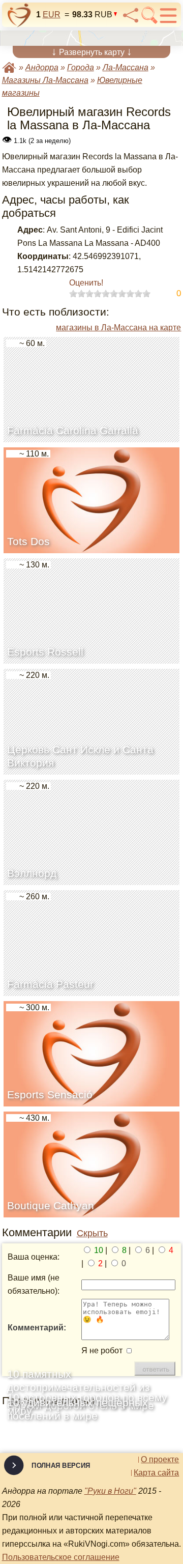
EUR (51, 14)
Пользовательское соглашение (60, 1557)
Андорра (41, 67)
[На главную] (19, 15)
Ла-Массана (125, 67)
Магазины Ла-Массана (45, 80)
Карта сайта (156, 1473)
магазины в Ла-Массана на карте (118, 327)
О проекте (160, 1460)
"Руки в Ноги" (110, 1491)
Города (80, 67)
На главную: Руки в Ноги (9, 67)
